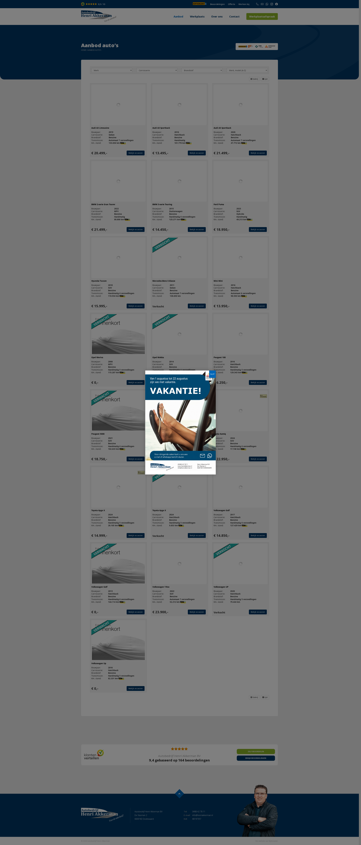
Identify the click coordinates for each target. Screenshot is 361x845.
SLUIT (212, 374)
